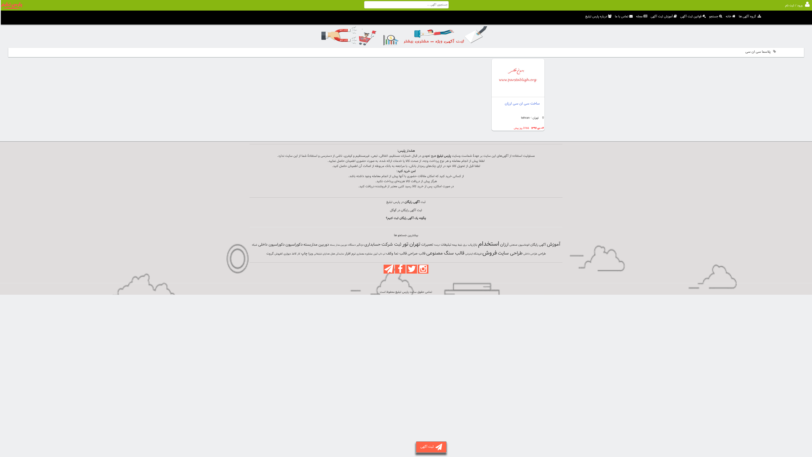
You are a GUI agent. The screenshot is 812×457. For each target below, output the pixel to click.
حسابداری (372, 244)
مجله (639, 16)
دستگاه (352, 245)
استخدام (488, 244)
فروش (489, 253)
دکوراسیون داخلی (271, 245)
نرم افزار (350, 253)
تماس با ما (621, 16)
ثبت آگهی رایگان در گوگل (406, 210)
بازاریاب (472, 244)
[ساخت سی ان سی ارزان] (518, 93)
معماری (360, 254)
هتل (333, 254)
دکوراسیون (294, 244)
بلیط (460, 245)
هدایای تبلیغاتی (322, 254)
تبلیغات (446, 245)
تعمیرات (427, 245)
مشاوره (368, 254)
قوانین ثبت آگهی (691, 16)
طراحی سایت (510, 253)
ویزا (310, 253)
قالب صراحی (416, 253)
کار (298, 254)
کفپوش (278, 254)
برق (465, 245)
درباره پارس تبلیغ (596, 16)
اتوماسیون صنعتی (519, 245)
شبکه (254, 245)
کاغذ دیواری (290, 254)
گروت (270, 253)
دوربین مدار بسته (338, 245)
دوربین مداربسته (316, 245)
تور (405, 244)
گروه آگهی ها (747, 16)
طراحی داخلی (530, 254)
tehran (525, 118)
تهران (535, 118)
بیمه (454, 245)
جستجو (713, 16)
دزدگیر (360, 245)
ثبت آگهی (427, 447)
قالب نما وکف (396, 253)
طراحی (542, 253)
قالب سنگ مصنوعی (445, 253)
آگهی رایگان (538, 244)
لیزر (375, 254)
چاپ (304, 253)
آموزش (553, 244)
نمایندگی (340, 254)
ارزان (504, 244)
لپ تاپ (381, 254)
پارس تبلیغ (444, 156)
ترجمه (437, 245)
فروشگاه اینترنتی (473, 254)
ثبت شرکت (391, 244)
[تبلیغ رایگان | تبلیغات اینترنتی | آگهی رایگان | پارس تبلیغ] (11, 8)
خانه (728, 16)
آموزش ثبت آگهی (662, 16)
